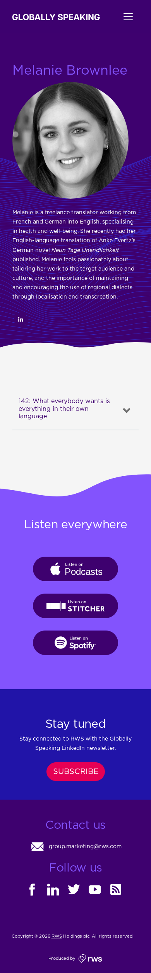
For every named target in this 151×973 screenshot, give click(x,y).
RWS (56, 936)
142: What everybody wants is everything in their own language (64, 408)
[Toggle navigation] (119, 16)
